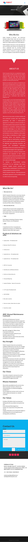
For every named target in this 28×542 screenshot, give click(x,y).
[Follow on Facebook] (10, 455)
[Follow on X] (18, 455)
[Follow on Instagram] (13, 455)
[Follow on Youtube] (15, 455)
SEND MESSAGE (20, 449)
